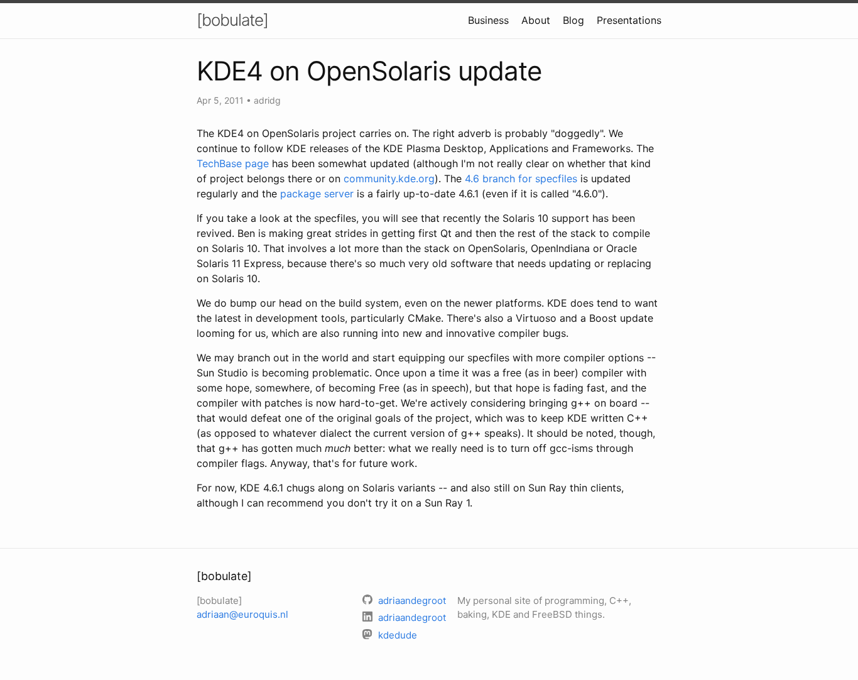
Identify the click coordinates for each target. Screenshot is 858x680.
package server (317, 193)
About (535, 20)
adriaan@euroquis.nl (242, 614)
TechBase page (233, 163)
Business (488, 20)
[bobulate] (232, 20)
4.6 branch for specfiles (521, 178)
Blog (573, 20)
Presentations (629, 20)
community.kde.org (389, 178)
